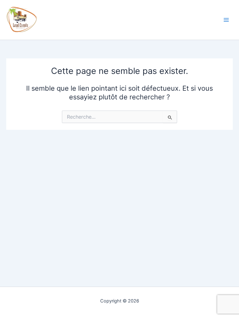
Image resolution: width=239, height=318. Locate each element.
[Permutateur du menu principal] (226, 19)
